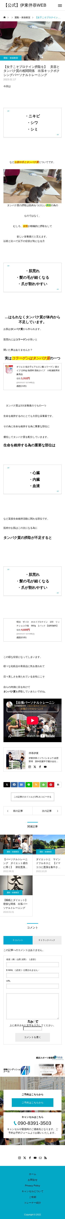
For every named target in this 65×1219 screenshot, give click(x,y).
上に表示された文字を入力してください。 (33, 1025)
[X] (35, 766)
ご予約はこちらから (33, 1102)
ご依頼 (32, 1197)
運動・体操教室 (10, 58)
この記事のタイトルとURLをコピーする (32, 797)
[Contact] (40, 1157)
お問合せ (32, 1179)
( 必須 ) (21, 959)
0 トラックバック (47, 940)
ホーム (32, 1174)
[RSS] (45, 1157)
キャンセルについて (33, 1191)
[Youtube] (45, 766)
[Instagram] (29, 766)
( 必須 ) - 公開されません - (22, 970)
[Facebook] (40, 766)
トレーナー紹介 (32, 1202)
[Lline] (28, 784)
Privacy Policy (32, 1185)
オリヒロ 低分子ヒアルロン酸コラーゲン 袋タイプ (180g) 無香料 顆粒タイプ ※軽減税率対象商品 (38, 371)
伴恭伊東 (33, 753)
